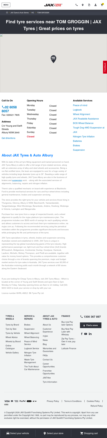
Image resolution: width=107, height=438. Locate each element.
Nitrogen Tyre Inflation (84, 136)
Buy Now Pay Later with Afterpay (67, 331)
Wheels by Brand (13, 341)
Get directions (8, 138)
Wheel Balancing (31, 337)
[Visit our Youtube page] (85, 333)
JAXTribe (47, 377)
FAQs (45, 355)
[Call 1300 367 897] (77, 5)
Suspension (79, 149)
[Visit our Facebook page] (81, 333)
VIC (32, 12)
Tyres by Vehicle (13, 333)
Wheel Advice (12, 337)
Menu (5, 4)
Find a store (92, 325)
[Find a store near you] (83, 5)
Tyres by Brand (12, 324)
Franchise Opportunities (49, 372)
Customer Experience (48, 330)
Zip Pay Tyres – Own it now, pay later (68, 341)
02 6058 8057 (9, 109)
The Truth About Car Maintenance (31, 368)
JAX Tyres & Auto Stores (19, 12)
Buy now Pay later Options (67, 323)
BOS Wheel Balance (83, 123)
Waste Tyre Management (30, 361)
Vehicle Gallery (12, 352)
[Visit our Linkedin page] (90, 333)
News (45, 340)
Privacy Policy (53, 401)
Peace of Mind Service (30, 343)
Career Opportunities (49, 365)
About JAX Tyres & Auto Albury (27, 155)
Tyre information (50, 381)
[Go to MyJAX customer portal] (96, 5)
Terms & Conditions (73, 401)
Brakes (76, 145)
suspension (17, 180)
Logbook (77, 109)
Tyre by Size (11, 328)
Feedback (105, 67)
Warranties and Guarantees (49, 350)
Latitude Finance (68, 348)
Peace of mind (80, 105)
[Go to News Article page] (90, 5)
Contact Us (48, 359)
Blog (45, 344)
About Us (47, 324)
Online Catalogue (10, 347)
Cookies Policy (93, 401)
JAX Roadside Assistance (86, 118)
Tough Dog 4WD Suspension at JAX (88, 130)
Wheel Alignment (81, 114)
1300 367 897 (92, 316)
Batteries (77, 141)
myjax (45, 335)
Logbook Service (31, 348)
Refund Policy (97, 405)
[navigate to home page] (55, 5)
